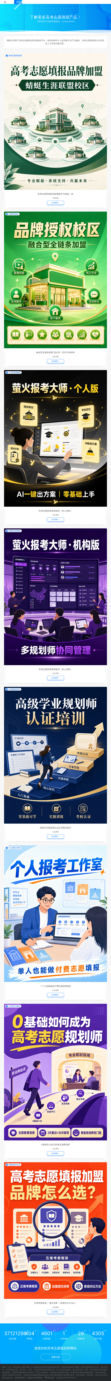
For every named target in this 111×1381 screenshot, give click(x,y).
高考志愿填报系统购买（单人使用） (55, 511)
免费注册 (55, 1357)
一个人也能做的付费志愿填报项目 (55, 986)
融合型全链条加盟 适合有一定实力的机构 (55, 352)
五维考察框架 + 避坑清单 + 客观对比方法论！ (55, 1303)
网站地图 (50, 1378)
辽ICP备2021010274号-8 (66, 1378)
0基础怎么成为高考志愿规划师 (55, 1144)
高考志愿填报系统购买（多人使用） (55, 669)
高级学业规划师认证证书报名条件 (55, 827)
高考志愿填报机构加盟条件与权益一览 (55, 194)
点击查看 (54, 203)
